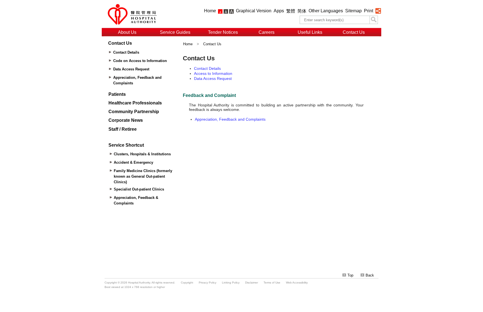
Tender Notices (223, 32)
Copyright (187, 282)
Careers (266, 32)
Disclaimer (251, 282)
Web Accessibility (297, 282)
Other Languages (326, 10)
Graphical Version (253, 10)
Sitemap (353, 10)
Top (350, 275)
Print (368, 10)
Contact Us (354, 32)
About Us (127, 32)
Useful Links (310, 32)
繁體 (290, 11)
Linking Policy (231, 282)
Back (370, 275)
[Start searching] (374, 20)
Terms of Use (272, 282)
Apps (279, 10)
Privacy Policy (207, 282)
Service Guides (175, 32)
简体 (301, 11)
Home (210, 10)
